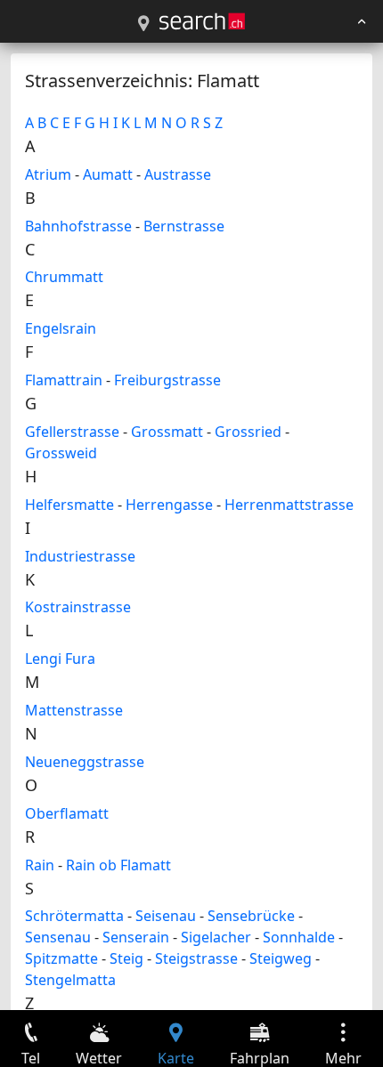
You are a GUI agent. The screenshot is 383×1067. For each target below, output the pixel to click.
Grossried (248, 431)
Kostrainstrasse (78, 607)
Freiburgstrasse (167, 380)
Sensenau (58, 937)
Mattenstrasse (74, 710)
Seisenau (165, 916)
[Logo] (202, 21)
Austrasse (177, 174)
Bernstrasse (183, 226)
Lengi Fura (60, 658)
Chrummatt (64, 277)
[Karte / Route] (143, 24)
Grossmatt (167, 431)
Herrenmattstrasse (289, 504)
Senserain (135, 937)
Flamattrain (63, 380)
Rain (39, 865)
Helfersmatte (69, 504)
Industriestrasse (80, 556)
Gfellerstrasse (72, 431)
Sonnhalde (299, 937)
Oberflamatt (67, 813)
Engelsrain (60, 328)
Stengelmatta (70, 980)
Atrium (48, 174)
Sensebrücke (251, 916)
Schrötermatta (74, 916)
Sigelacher (216, 937)
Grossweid (61, 453)
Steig (126, 958)
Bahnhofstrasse (78, 226)
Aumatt (108, 174)
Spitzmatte (61, 958)
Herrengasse (169, 504)
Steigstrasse (196, 958)
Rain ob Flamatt (118, 865)
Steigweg (280, 958)
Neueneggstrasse (84, 762)
